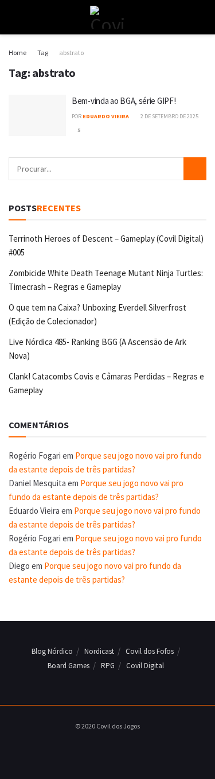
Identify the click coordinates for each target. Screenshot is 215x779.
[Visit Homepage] (107, 17)
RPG (108, 666)
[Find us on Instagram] (104, 749)
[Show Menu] (13, 17)
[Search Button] (201, 17)
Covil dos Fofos (150, 651)
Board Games (68, 666)
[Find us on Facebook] (91, 749)
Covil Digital (145, 666)
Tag (42, 52)
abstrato (71, 52)
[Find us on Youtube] (117, 749)
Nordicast (99, 651)
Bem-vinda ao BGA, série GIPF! (123, 100)
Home (17, 52)
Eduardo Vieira (106, 116)
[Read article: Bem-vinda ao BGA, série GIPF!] (37, 115)
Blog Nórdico (52, 651)
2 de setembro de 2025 (168, 116)
